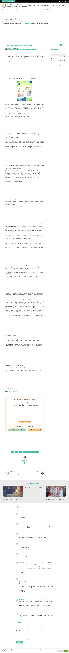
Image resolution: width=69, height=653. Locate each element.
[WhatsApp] (65, 1)
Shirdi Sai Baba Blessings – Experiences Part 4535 (24, 402)
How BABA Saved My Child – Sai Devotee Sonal (12, 498)
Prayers (53, 5)
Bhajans (48, 5)
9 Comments (40, 487)
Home (30, 5)
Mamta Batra (22, 581)
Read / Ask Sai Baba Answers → (35, 429)
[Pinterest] (62, 1)
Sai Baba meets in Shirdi (31, 49)
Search (52, 43)
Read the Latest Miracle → (25, 422)
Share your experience (28, 23)
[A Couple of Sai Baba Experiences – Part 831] (56, 491)
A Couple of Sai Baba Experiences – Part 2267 (34, 486)
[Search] (61, 45)
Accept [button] (66, 650)
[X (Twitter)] (59, 1)
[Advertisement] (34, 32)
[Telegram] (29, 452)
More (63, 5)
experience (35, 56)
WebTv (42, 5)
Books (45, 5)
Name (17, 626)
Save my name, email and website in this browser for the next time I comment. (29, 639)
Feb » (59, 65)
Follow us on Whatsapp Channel (8, 1)
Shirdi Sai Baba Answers (14, 5)
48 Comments (61, 499)
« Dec (57, 65)
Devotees (33, 5)
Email (30, 626)
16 (60, 60)
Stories (38, 5)
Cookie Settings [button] (60, 650)
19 (51, 62)
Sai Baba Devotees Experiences (21, 49)
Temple (57, 5)
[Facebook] (12, 452)
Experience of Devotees (11, 49)
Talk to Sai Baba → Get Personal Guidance (17, 429)
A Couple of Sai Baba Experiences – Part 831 (54, 498)
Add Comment (19, 630)
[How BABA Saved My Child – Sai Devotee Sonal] (13, 491)
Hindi (60, 5)
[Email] (37, 452)
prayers (28, 55)
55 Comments (18, 499)
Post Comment (19, 642)
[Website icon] (25, 463)
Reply (52, 513)
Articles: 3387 (25, 465)
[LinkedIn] (25, 452)
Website (43, 626)
